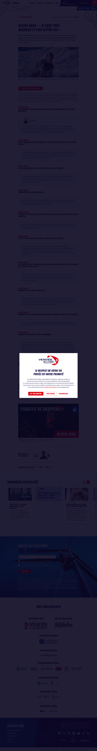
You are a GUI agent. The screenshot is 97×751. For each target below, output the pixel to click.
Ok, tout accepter (35, 394)
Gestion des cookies (50, 387)
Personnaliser (63, 394)
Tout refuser (50, 394)
